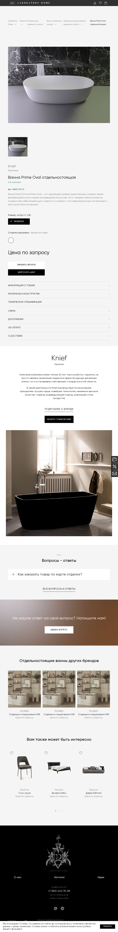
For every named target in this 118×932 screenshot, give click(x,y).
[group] (24, 697)
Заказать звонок (26, 265)
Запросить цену (26, 272)
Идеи (101, 877)
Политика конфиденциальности (50, 920)
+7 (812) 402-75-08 (59, 891)
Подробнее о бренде (59, 409)
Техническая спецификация (25, 302)
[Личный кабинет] (95, 3)
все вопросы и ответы (59, 589)
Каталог (59, 877)
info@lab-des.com (59, 887)
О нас (17, 877)
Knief (12, 166)
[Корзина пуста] (106, 3)
